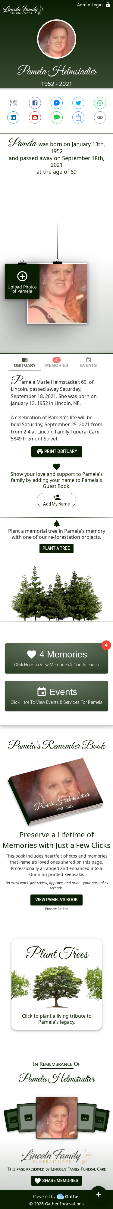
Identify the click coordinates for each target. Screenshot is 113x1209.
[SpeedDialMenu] (98, 1194)
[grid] (56, 277)
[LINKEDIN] (13, 117)
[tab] (25, 362)
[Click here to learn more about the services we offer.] (56, 1157)
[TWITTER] (78, 103)
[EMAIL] (35, 117)
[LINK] (100, 117)
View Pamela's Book (56, 899)
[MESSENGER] (57, 103)
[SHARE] (78, 117)
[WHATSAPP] (100, 103)
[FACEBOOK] (35, 103)
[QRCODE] (13, 103)
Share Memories (59, 1180)
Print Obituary (60, 451)
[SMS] (57, 117)
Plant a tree (56, 548)
